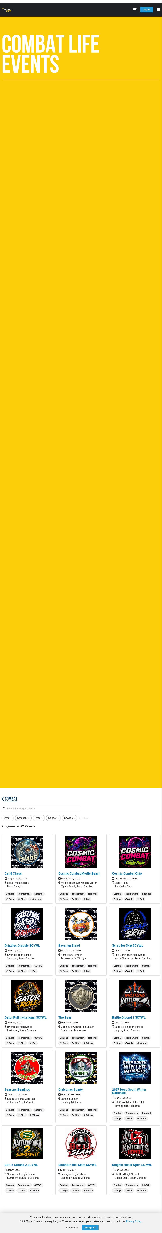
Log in (146, 9)
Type (37, 818)
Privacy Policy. (134, 1221)
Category (22, 818)
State (6, 818)
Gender (52, 818)
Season (68, 818)
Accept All (90, 1227)
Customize (72, 1227)
